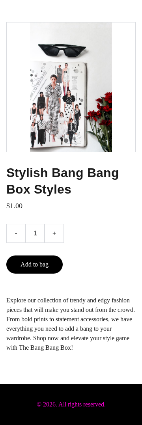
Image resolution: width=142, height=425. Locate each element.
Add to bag (35, 264)
